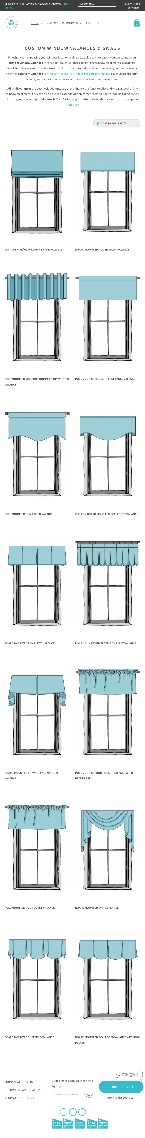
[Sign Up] (88, 1095)
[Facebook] (63, 1112)
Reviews (52, 23)
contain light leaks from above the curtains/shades (77, 74)
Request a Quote (121, 1087)
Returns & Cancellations (23, 1090)
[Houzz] (82, 1112)
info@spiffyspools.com (121, 1097)
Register (135, 7)
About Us (92, 23)
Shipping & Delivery (19, 1082)
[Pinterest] (73, 1112)
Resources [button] (70, 23)
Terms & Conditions (19, 1098)
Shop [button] (35, 23)
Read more (72, 105)
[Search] (119, 3)
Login (137, 3)
